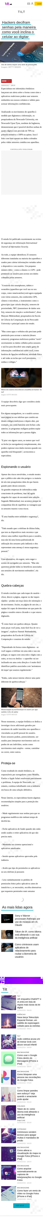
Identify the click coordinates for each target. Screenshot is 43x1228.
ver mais (20, 1205)
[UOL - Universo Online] (11, 4)
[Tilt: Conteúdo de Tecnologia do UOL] (7, 3)
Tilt (21, 11)
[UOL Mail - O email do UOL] (28, 3)
